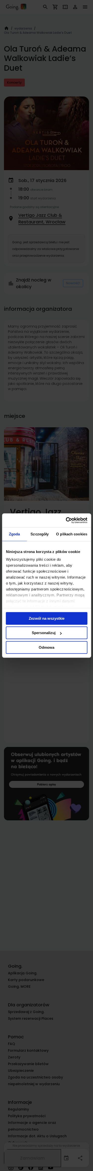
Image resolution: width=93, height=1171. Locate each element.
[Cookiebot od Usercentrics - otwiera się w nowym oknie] (66, 520)
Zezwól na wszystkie (46, 618)
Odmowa (46, 647)
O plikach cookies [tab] (71, 534)
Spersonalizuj (44, 633)
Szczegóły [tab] (40, 534)
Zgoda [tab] (14, 534)
